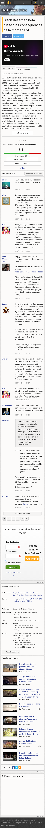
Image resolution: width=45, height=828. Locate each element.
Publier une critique (22, 163)
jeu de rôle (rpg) (23, 599)
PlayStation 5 (27, 593)
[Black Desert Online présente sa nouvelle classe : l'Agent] (10, 669)
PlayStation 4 (17, 593)
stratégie (16, 601)
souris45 (5, 496)
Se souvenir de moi (13, 562)
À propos (19, 820)
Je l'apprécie (18, 159)
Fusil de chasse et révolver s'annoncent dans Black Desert (28, 719)
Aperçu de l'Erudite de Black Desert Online (28, 742)
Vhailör (5, 359)
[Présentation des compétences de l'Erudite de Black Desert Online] (10, 733)
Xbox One (16, 595)
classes (25, 504)
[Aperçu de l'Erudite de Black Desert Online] (10, 745)
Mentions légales (30, 820)
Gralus (4, 304)
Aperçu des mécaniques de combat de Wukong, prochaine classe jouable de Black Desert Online (29, 693)
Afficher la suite (22, 133)
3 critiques (22, 168)
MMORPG (38, 599)
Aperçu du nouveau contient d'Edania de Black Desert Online (27, 679)
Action (15, 599)
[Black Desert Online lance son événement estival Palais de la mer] (10, 757)
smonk (4, 180)
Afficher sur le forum (34, 173)
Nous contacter (10, 825)
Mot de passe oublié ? (13, 573)
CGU (38, 820)
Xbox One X (25, 595)
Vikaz (4, 195)
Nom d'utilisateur (12, 542)
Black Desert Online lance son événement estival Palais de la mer (29, 755)
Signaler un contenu (35, 822)
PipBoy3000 (7, 405)
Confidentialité (5, 822)
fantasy (22, 601)
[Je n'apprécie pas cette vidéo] (13, 68)
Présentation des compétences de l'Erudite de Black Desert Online (29, 731)
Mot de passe (11, 551)
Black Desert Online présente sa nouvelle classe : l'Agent (27, 666)
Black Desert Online (14, 10)
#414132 (5, 420)
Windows (36, 593)
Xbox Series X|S (36, 595)
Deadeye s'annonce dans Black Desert (29, 705)
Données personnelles (19, 822)
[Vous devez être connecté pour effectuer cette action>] (33, 159)
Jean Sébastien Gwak (6, 259)
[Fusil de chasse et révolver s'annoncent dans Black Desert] (10, 721)
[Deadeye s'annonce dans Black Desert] (10, 708)
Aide (2, 825)
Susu (4, 224)
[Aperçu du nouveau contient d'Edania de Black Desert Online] (10, 681)
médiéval (29, 601)
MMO (32, 599)
